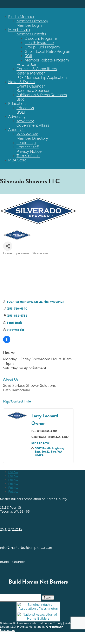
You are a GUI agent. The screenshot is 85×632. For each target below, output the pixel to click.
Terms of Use (28, 156)
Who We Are (27, 134)
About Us (16, 129)
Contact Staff (28, 147)
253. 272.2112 (11, 529)
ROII (28, 56)
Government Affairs (33, 125)
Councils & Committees (37, 69)
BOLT (21, 112)
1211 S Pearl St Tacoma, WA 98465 (15, 509)
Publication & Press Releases (42, 95)
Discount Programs (41, 38)
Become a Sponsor (33, 90)
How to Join (27, 64)
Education (17, 103)
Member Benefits (31, 34)
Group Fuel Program (42, 47)
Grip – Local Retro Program (48, 51)
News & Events (21, 82)
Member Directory (32, 21)
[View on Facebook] (6, 342)
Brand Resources (12, 562)
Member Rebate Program (47, 60)
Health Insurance (39, 43)
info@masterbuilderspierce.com (26, 547)
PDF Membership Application (42, 77)
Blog (21, 99)
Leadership (26, 143)
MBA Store (17, 160)
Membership (19, 30)
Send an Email (40, 443)
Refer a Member (31, 73)
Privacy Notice (29, 151)
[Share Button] (7, 246)
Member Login (29, 25)
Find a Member (21, 16)
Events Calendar (31, 86)
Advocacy (17, 116)
